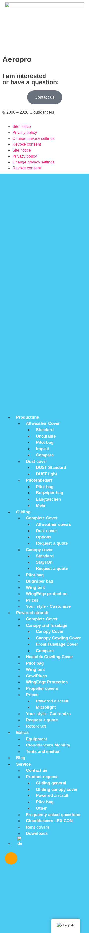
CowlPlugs (36, 676)
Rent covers (37, 827)
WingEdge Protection (47, 682)
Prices (32, 600)
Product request (42, 776)
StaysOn (44, 562)
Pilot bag (44, 442)
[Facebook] (26, 858)
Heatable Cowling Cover (49, 656)
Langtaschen (48, 499)
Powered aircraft (32, 612)
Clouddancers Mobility (48, 745)
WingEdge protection (46, 593)
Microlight (46, 707)
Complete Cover (42, 518)
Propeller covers (42, 688)
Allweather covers (53, 524)
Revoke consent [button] (26, 144)
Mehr (41, 505)
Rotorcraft (36, 726)
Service (23, 764)
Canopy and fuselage (46, 625)
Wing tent (35, 587)
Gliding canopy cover (57, 789)
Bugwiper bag (49, 492)
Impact (42, 448)
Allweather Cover (43, 423)
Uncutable (46, 436)
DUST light (46, 474)
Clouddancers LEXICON (49, 820)
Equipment (36, 739)
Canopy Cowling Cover (58, 638)
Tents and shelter (43, 751)
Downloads (37, 833)
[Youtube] (40, 858)
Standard (45, 429)
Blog (20, 757)
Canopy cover (39, 549)
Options (43, 537)
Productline (27, 417)
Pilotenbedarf (39, 480)
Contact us (36, 770)
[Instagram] (11, 858)
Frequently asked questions (53, 814)
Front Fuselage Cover (57, 644)
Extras (22, 732)
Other (41, 808)
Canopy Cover (50, 631)
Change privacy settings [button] (33, 138)
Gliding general (51, 783)
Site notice (21, 126)
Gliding (23, 512)
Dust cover (36, 461)
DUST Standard (51, 467)
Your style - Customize (48, 606)
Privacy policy (24, 132)
